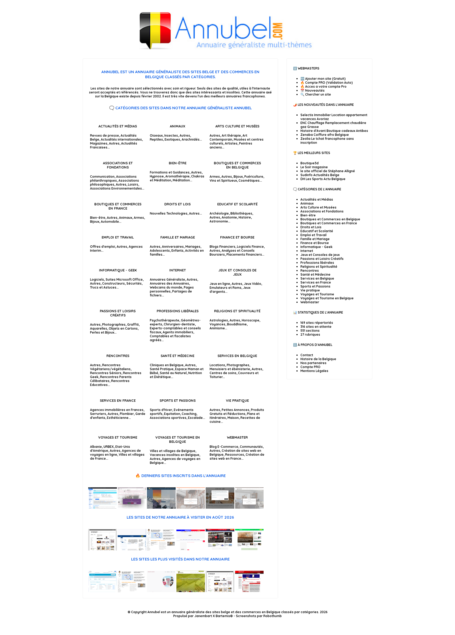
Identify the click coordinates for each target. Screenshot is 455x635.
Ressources (234, 455)
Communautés (251, 447)
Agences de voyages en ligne (115, 453)
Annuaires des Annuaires (169, 283)
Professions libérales (178, 311)
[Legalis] (249, 591)
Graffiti (133, 324)
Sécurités (134, 283)
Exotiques (172, 139)
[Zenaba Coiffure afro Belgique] (132, 507)
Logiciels (97, 279)
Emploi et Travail (118, 237)
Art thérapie (231, 135)
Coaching (189, 414)
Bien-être (177, 163)
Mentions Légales (314, 371)
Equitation (172, 414)
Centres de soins (223, 373)
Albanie (96, 447)
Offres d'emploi (102, 247)
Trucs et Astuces (103, 287)
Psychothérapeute (164, 320)
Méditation (181, 180)
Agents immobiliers (178, 332)
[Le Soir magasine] (132, 549)
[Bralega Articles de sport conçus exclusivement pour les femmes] (102, 591)
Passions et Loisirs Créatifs (118, 313)
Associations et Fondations (118, 165)
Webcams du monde (166, 287)
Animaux (177, 126)
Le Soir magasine (314, 167)
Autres (114, 143)
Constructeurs (113, 283)
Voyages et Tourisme (117, 437)
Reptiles (156, 139)
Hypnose (157, 176)
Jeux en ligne (220, 284)
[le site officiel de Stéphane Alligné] (161, 549)
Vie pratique (237, 400)
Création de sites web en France (237, 456)
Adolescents (160, 250)
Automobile (110, 222)
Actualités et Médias (117, 126)
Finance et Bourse (237, 237)
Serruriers (98, 414)
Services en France (118, 400)
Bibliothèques (241, 213)
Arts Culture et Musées (237, 126)
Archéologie (219, 213)
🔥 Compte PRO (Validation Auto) (326, 83)
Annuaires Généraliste (167, 279)
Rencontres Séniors (105, 373)
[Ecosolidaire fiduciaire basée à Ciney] (190, 591)
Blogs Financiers (222, 247)
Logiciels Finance (250, 247)
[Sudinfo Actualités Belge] (190, 549)
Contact (306, 355)
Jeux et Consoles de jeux (237, 272)
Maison (233, 418)
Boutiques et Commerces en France (117, 206)
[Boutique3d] (102, 549)
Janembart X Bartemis (212, 616)
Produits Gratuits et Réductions (237, 412)
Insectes (171, 135)
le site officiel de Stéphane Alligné (327, 171)
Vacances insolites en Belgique (174, 455)
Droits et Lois (177, 204)
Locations (217, 365)
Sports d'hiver (161, 410)
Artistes (231, 143)
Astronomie (219, 221)
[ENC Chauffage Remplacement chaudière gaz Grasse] (190, 507)
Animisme (217, 328)
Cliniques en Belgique (167, 365)
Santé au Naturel (173, 373)
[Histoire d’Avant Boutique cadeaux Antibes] (220, 507)
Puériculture (253, 176)
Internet (177, 270)
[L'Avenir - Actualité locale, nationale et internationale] (249, 549)
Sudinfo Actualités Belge (319, 175)
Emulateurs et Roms (225, 288)
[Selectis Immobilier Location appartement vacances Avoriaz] (161, 507)
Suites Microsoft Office (124, 279)
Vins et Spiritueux (223, 180)
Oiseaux (156, 135)
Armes (215, 176)
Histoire (245, 217)
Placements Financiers (244, 254)
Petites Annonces (235, 410)
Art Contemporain (228, 137)
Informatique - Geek (118, 270)
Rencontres (117, 356)
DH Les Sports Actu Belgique (322, 179)
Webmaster (237, 437)
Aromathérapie (177, 176)
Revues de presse (104, 135)
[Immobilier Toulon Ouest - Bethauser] (249, 507)
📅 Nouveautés (312, 90)
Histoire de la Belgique (318, 359)
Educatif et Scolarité (237, 204)
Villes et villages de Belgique (172, 451)
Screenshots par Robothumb (259, 616)
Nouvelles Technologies (168, 213)
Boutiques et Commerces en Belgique (237, 165)
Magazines (98, 143)
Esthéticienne (117, 418)
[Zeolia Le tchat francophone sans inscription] (102, 507)
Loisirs (133, 184)
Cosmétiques (249, 180)
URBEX (108, 447)
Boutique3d (309, 163)
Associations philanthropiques (113, 178)
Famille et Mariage (177, 237)
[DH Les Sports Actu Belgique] (220, 549)
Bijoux (238, 176)
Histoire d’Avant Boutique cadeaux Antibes (334, 131)
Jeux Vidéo (252, 284)
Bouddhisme (237, 324)
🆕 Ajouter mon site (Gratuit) (323, 79)
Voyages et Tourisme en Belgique (177, 439)
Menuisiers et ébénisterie (230, 369)
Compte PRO (310, 367)
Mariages (192, 247)
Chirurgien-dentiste (179, 324)
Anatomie (229, 217)
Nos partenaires (313, 363)
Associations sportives (168, 418)
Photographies (114, 324)
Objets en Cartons (123, 328)
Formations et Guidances (170, 172)
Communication (102, 176)
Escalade (195, 418)
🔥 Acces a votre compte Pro (323, 86)
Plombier (127, 414)
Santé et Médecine (177, 356)
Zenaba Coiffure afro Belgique (324, 135)
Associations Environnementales (116, 188)
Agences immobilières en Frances (117, 410)
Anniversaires (173, 247)
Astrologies (219, 320)
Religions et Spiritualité (237, 311)
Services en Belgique (237, 356)
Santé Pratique (162, 369)
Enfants (177, 250)
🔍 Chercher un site (315, 94)
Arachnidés (191, 139)
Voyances (217, 324)
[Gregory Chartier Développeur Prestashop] (161, 591)
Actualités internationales (121, 139)
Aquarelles (98, 328)
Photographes (238, 365)
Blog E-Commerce (224, 447)
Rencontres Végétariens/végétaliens (110, 367)
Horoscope (250, 320)
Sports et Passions (178, 400)
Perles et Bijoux (102, 332)
